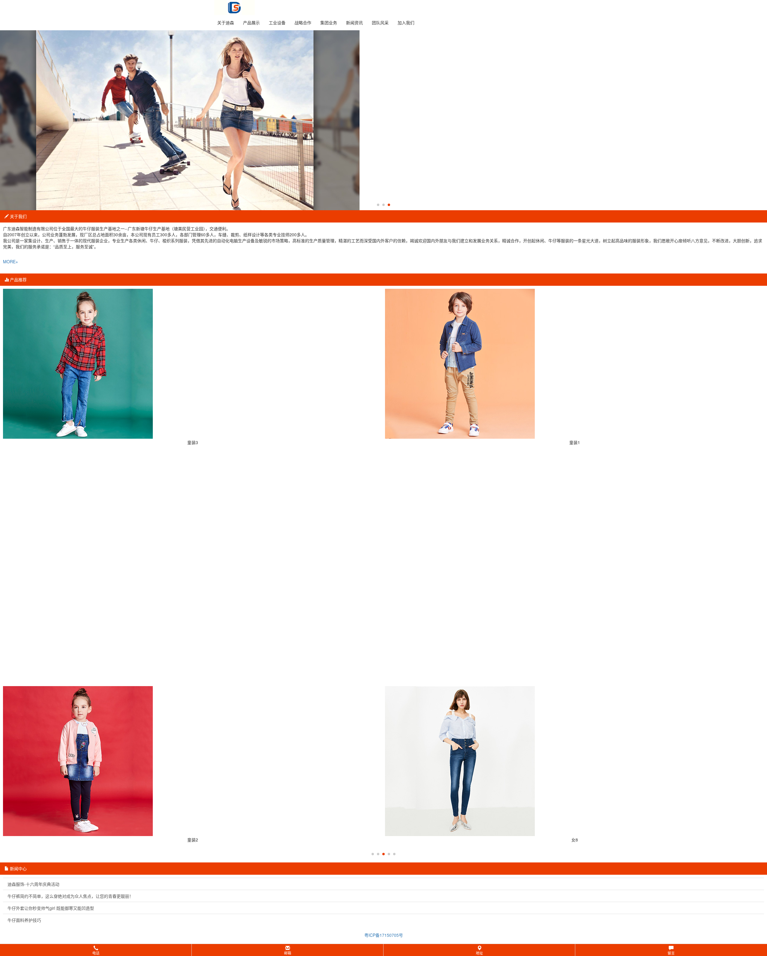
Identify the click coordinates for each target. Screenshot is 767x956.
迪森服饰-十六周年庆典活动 (33, 884)
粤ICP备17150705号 (383, 935)
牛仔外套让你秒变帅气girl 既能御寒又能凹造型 (50, 908)
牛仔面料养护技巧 (24, 920)
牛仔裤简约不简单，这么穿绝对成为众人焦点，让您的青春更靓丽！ (70, 896)
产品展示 (251, 22)
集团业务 (328, 22)
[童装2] (192, 761)
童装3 (192, 442)
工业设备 (277, 22)
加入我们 (406, 22)
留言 (671, 952)
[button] (383, 950)
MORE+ (10, 261)
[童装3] (192, 364)
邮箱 (287, 952)
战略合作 (303, 22)
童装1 (574, 442)
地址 (479, 952)
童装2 (192, 840)
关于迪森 (225, 22)
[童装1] (574, 364)
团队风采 (380, 22)
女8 (574, 840)
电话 (95, 952)
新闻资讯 (354, 22)
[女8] (574, 761)
